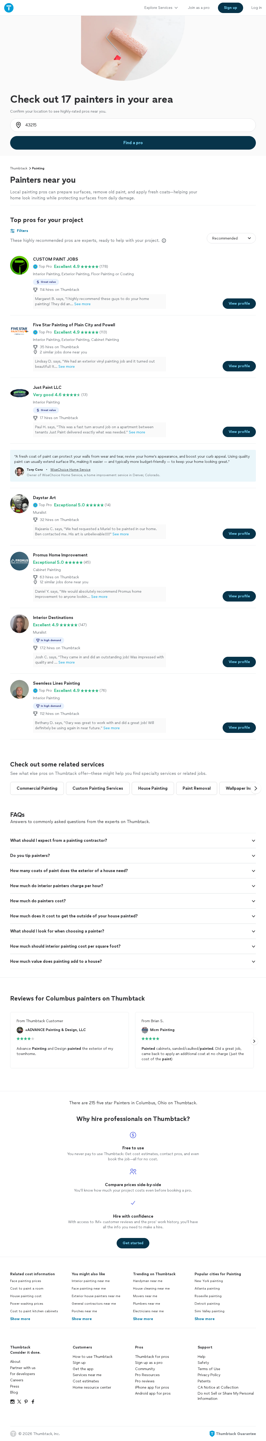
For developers (22, 1374)
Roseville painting (208, 1296)
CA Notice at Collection (218, 1387)
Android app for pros (153, 1393)
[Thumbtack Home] (9, 7)
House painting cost (26, 1296)
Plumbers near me (146, 1303)
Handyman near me (147, 1281)
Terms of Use (209, 1369)
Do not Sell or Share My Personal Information (226, 1396)
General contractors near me (94, 1303)
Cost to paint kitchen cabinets (34, 1311)
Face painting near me (89, 1288)
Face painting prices (25, 1281)
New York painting (209, 1281)
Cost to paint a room (26, 1288)
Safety (203, 1362)
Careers (16, 1380)
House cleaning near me (151, 1288)
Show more (20, 1319)
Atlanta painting (207, 1288)
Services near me (87, 1375)
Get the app (83, 1369)
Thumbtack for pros (152, 1356)
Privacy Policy (209, 1375)
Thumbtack (18, 168)
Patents (204, 1381)
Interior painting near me (91, 1281)
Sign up (79, 1362)
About (15, 1361)
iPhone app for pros (152, 1387)
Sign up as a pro (149, 1362)
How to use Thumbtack (92, 1356)
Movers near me (145, 1296)
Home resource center (92, 1387)
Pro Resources (147, 1375)
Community (145, 1369)
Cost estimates (86, 1381)
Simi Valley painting (209, 1311)
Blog (14, 1392)
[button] (42, 266)
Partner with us (23, 1368)
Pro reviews (145, 1381)
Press (14, 1386)
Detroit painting (207, 1303)
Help (201, 1356)
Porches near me (84, 1311)
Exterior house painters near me (96, 1296)
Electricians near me (148, 1311)
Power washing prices (26, 1303)
